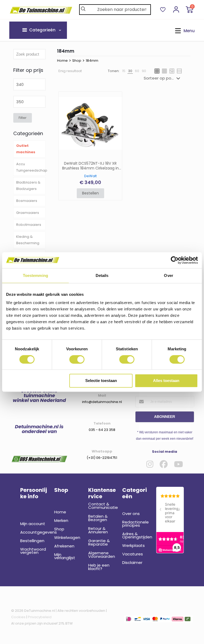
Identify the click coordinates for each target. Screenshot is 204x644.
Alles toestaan (166, 380)
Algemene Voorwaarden (101, 554)
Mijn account (32, 523)
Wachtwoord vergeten (33, 550)
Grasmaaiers (27, 212)
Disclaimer (132, 562)
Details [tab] (102, 275)
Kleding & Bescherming (27, 240)
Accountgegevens (34, 532)
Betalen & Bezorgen (98, 517)
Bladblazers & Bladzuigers (28, 185)
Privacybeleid (40, 617)
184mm (92, 60)
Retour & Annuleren (98, 530)
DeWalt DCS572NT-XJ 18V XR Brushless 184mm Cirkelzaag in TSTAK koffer (90, 166)
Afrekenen (64, 546)
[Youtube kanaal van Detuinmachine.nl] (178, 464)
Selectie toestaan (101, 380)
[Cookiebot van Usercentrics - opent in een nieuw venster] (174, 260)
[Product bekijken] (114, 110)
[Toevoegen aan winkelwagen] (114, 99)
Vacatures (132, 554)
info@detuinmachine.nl (102, 401)
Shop (76, 60)
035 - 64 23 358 (102, 429)
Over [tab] (168, 275)
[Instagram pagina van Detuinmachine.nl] (149, 464)
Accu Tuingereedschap (31, 167)
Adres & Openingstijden (136, 535)
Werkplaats (133, 545)
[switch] (76, 359)
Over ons (131, 513)
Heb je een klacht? (98, 566)
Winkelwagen (67, 537)
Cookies (18, 617)
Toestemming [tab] (35, 275)
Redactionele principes (135, 523)
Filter (23, 117)
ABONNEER (164, 416)
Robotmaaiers (28, 224)
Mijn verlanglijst (64, 556)
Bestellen (90, 193)
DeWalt (90, 175)
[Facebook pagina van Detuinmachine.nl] (164, 464)
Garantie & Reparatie (99, 542)
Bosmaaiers (26, 200)
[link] (124, 71)
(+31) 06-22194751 (102, 457)
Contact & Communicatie (102, 505)
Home (62, 60)
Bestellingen (32, 540)
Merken (61, 520)
